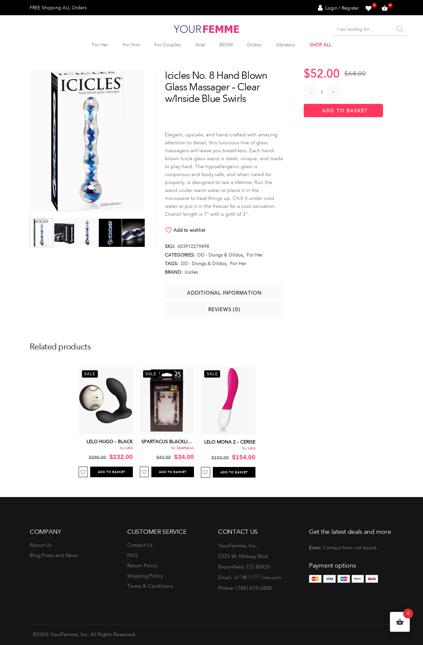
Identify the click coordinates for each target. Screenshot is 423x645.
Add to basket (345, 111)
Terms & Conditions (150, 586)
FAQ (132, 555)
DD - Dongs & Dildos (220, 255)
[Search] (400, 29)
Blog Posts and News (54, 555)
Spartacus (185, 447)
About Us (41, 545)
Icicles (191, 272)
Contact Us (140, 545)
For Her (255, 255)
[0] (368, 8)
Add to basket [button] (111, 472)
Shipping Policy (145, 576)
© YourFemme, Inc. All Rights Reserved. (84, 634)
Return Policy (142, 566)
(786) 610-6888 (254, 588)
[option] (105, 422)
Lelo (129, 447)
